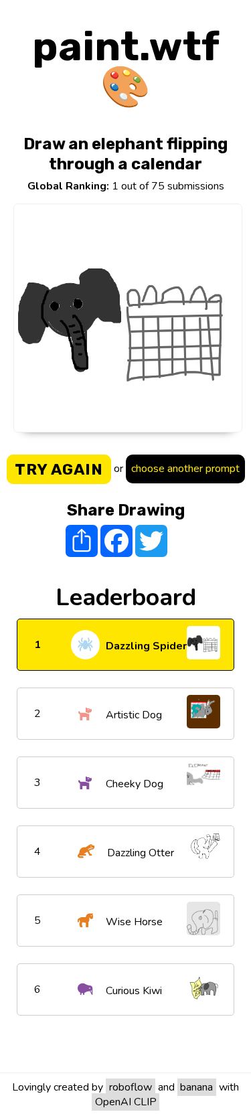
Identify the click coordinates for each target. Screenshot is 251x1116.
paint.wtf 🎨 (126, 66)
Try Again (59, 469)
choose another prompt (185, 468)
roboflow (130, 1087)
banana (196, 1087)
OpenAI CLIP (126, 1102)
